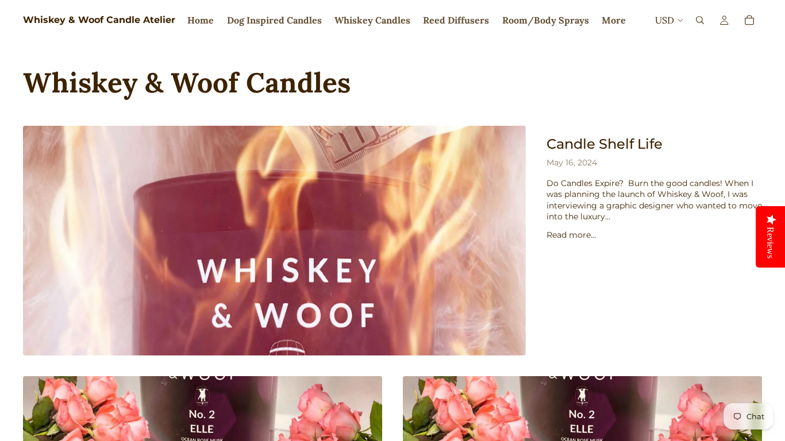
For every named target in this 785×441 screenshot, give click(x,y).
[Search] (700, 20)
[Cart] (749, 20)
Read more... (571, 235)
